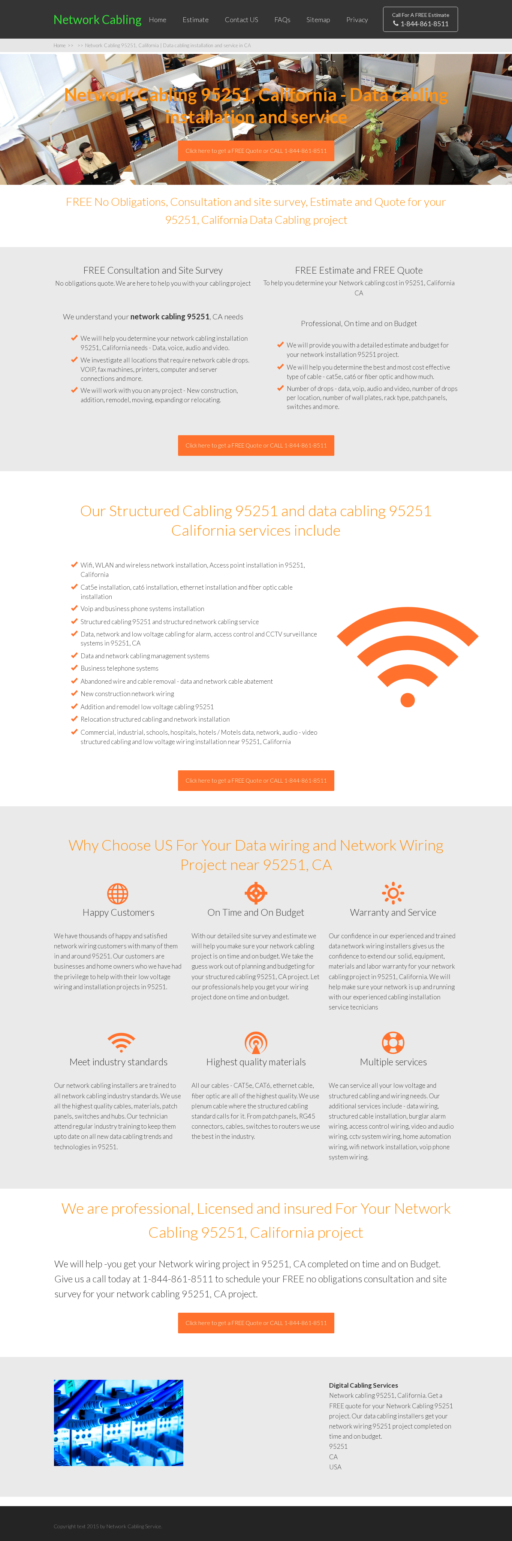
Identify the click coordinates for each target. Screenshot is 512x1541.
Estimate (196, 19)
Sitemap (318, 19)
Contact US (241, 19)
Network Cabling (97, 19)
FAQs (282, 19)
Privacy (357, 19)
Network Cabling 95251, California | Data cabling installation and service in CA (164, 45)
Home (157, 19)
